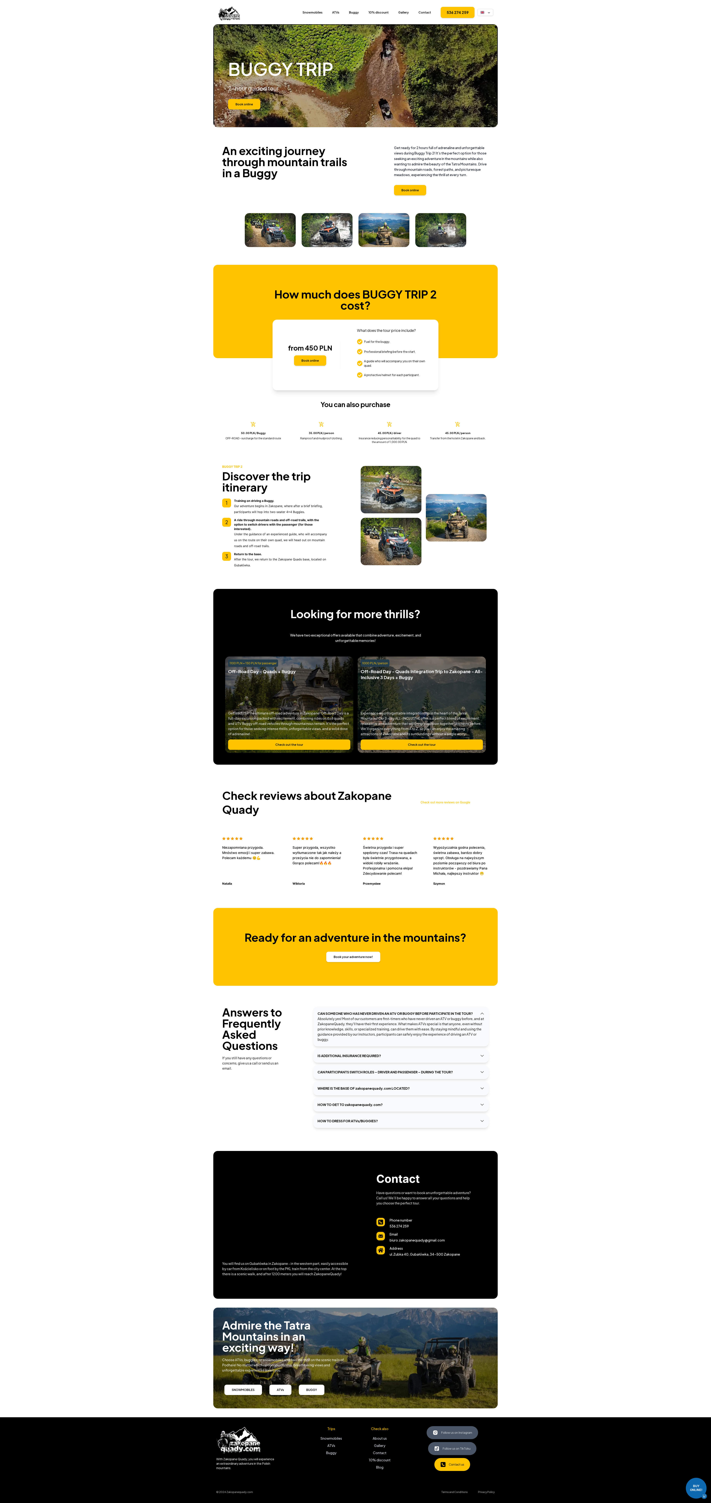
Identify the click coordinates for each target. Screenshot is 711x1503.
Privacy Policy (486, 1492)
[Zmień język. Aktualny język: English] (485, 12)
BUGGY (311, 1390)
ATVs (335, 12)
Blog (379, 1467)
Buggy (354, 12)
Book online (244, 104)
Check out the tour (289, 744)
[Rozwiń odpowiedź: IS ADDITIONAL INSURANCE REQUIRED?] (482, 1056)
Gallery (403, 12)
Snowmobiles (313, 12)
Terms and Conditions (454, 1492)
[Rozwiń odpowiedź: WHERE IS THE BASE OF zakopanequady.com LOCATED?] (482, 1088)
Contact (424, 12)
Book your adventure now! (353, 957)
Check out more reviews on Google (445, 802)
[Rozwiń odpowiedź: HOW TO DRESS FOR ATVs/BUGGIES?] (482, 1121)
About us (380, 1438)
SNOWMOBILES (243, 1390)
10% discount (378, 12)
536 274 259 (458, 12)
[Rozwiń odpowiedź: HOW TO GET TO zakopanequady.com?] (482, 1104)
